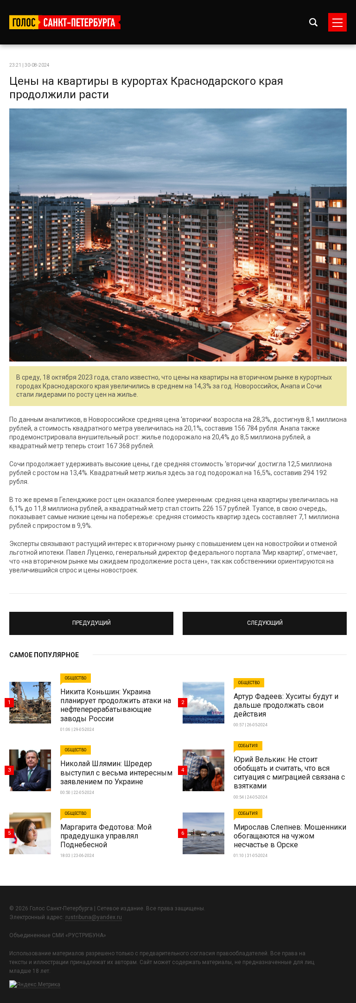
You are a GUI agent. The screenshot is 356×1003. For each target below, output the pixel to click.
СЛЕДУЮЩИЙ (265, 619)
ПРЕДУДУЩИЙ (91, 619)
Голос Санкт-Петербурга (65, 22)
